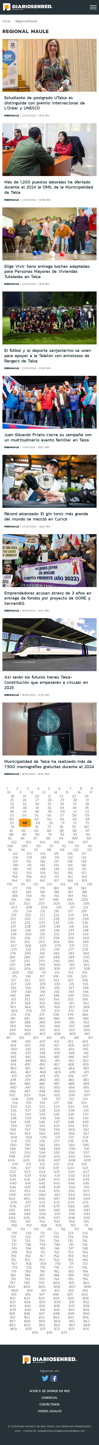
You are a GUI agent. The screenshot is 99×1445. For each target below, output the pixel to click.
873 (71, 1328)
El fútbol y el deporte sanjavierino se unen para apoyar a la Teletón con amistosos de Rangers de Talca (47, 355)
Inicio (6, 21)
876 (50, 1332)
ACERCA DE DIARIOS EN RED (49, 1391)
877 (64, 1332)
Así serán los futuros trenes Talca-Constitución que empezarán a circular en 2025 (46, 682)
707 (29, 1225)
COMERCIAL (49, 1397)
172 (35, 884)
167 (56, 880)
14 (55, 792)
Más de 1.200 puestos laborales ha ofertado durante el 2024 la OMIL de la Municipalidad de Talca (48, 187)
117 (36, 849)
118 (49, 849)
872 (57, 1328)
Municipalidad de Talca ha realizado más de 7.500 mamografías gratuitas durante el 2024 (49, 764)
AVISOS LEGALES (50, 1411)
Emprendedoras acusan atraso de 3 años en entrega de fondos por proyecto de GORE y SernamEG (47, 598)
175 (76, 884)
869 (13, 1328)
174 (62, 884)
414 (49, 1037)
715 (49, 1229)
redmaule (11, 115)
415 (62, 1037)
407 (42, 1033)
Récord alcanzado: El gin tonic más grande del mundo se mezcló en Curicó (46, 516)
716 (63, 1229)
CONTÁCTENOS (49, 1404)
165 (28, 880)
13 (43, 792)
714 (36, 1229)
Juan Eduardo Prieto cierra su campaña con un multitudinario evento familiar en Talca (48, 437)
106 (71, 842)
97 (35, 838)
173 (49, 884)
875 (35, 1332)
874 (86, 1328)
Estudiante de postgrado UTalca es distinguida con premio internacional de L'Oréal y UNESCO (44, 103)
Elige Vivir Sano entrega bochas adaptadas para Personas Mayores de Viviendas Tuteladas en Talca (47, 271)
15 (67, 792)
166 (42, 880)
